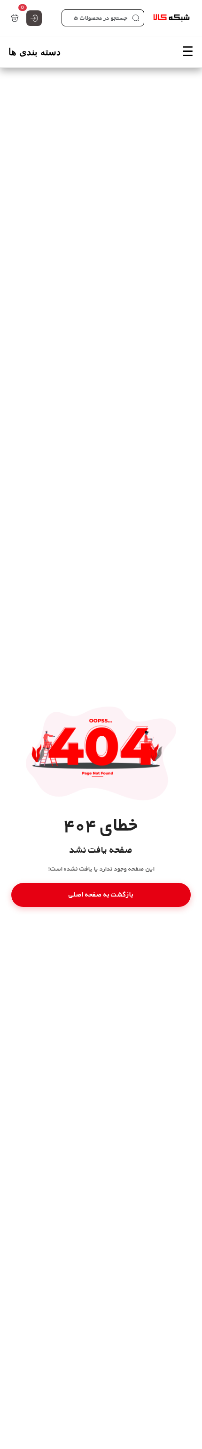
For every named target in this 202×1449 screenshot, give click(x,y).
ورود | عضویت (34, 18)
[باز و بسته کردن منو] (101, 52)
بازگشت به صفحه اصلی (101, 894)
